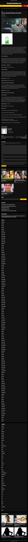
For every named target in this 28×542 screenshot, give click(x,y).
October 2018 (3, 390)
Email (2, 158)
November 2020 (3, 345)
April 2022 (2, 315)
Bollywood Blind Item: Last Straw (5, 209)
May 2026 (2, 227)
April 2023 (2, 293)
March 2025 (2, 252)
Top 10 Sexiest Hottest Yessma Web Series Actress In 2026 (7, 180)
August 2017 (2, 415)
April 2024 (2, 272)
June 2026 (2, 225)
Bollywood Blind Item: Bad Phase (5, 207)
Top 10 (2, 503)
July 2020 (2, 352)
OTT (25, 48)
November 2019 (3, 367)
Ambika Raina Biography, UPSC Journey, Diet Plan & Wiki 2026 (9, 216)
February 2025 (3, 254)
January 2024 (3, 277)
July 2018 (2, 395)
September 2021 (3, 327)
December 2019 (3, 365)
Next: (21, 137)
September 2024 (3, 263)
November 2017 (3, 410)
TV (1, 508)
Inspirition (2, 476)
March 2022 (2, 317)
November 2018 (3, 388)
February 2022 (3, 318)
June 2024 (2, 268)
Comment (3, 144)
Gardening (2, 463)
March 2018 (2, 403)
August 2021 (2, 329)
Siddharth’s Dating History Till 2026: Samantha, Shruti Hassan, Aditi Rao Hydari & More (20, 180)
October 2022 (3, 304)
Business (2, 444)
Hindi (2, 469)
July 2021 (2, 331)
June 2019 (2, 376)
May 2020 (2, 356)
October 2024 (3, 261)
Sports (2, 494)
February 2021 (3, 340)
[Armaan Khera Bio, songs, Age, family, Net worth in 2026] (7, 519)
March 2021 (2, 338)
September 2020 (3, 349)
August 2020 (3, 351)
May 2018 (2, 399)
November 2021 (3, 324)
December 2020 (3, 343)
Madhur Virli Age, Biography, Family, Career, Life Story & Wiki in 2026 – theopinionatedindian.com (13, 215)
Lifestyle (2, 478)
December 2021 (3, 322)
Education (2, 451)
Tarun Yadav (10, 129)
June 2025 (2, 247)
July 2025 (2, 245)
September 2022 (3, 306)
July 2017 (2, 417)
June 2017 (2, 419)
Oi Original (2, 483)
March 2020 (2, 360)
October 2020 (3, 347)
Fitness (2, 458)
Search (2, 197)
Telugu (2, 501)
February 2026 (3, 232)
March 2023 (2, 295)
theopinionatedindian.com (14, 3)
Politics (2, 487)
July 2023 (2, 288)
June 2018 (2, 397)
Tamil (2, 497)
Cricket (2, 447)
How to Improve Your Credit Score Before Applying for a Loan (8, 206)
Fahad (2, 58)
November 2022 (3, 302)
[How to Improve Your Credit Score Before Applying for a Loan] (20, 519)
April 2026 (2, 229)
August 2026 (3, 222)
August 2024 (2, 265)
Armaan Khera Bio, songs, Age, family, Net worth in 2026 (8, 204)
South (2, 11)
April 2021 (2, 336)
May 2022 (2, 313)
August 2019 (2, 372)
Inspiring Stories (3, 474)
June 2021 (2, 333)
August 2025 (2, 243)
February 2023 (3, 297)
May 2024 (2, 270)
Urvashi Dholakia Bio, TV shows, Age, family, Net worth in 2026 (8, 210)
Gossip (2, 465)
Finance (2, 456)
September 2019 (3, 370)
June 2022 (2, 311)
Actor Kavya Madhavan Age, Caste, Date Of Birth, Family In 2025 (7, 193)
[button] (1, 6)
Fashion (2, 454)
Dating (2, 449)
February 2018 (3, 404)
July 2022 (2, 309)
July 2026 (2, 223)
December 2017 (3, 408)
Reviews (2, 490)
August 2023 (2, 286)
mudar (2, 181)
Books (2, 442)
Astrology (2, 426)
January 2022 (3, 320)
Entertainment (3, 453)
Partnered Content (3, 485)
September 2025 (3, 241)
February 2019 (3, 383)
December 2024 (3, 257)
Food (2, 460)
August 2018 (2, 394)
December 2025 (3, 236)
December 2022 (3, 300)
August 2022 (2, 308)
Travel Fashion (3, 506)
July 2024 (2, 266)
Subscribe (25, 5)
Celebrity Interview (3, 445)
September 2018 (3, 392)
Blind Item (2, 438)
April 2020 (2, 358)
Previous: (7, 137)
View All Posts (10, 132)
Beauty (2, 429)
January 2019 (3, 385)
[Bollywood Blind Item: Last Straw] (20, 531)
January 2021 (3, 342)
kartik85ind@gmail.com (4, 537)
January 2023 (3, 299)
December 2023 (3, 279)
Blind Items (2, 440)
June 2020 (2, 354)
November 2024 (3, 259)
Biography (2, 433)
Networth (2, 481)
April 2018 (2, 401)
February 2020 (3, 361)
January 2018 (3, 406)
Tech (2, 499)
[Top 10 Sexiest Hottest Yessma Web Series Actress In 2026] (7, 175)
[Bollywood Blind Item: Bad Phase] (7, 531)
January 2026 (3, 234)
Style (2, 496)
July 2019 (2, 374)
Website (2, 161)
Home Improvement (3, 472)
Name (2, 155)
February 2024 (3, 275)
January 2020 (3, 363)
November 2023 (3, 281)
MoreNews (12, 541)
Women (2, 510)
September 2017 (3, 413)
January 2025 (3, 256)
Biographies (2, 431)
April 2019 (2, 379)
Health (2, 467)
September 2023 (3, 284)
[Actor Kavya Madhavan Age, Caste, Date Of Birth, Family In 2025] (7, 188)
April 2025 (2, 250)
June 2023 (2, 290)
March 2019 (2, 381)
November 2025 (3, 238)
